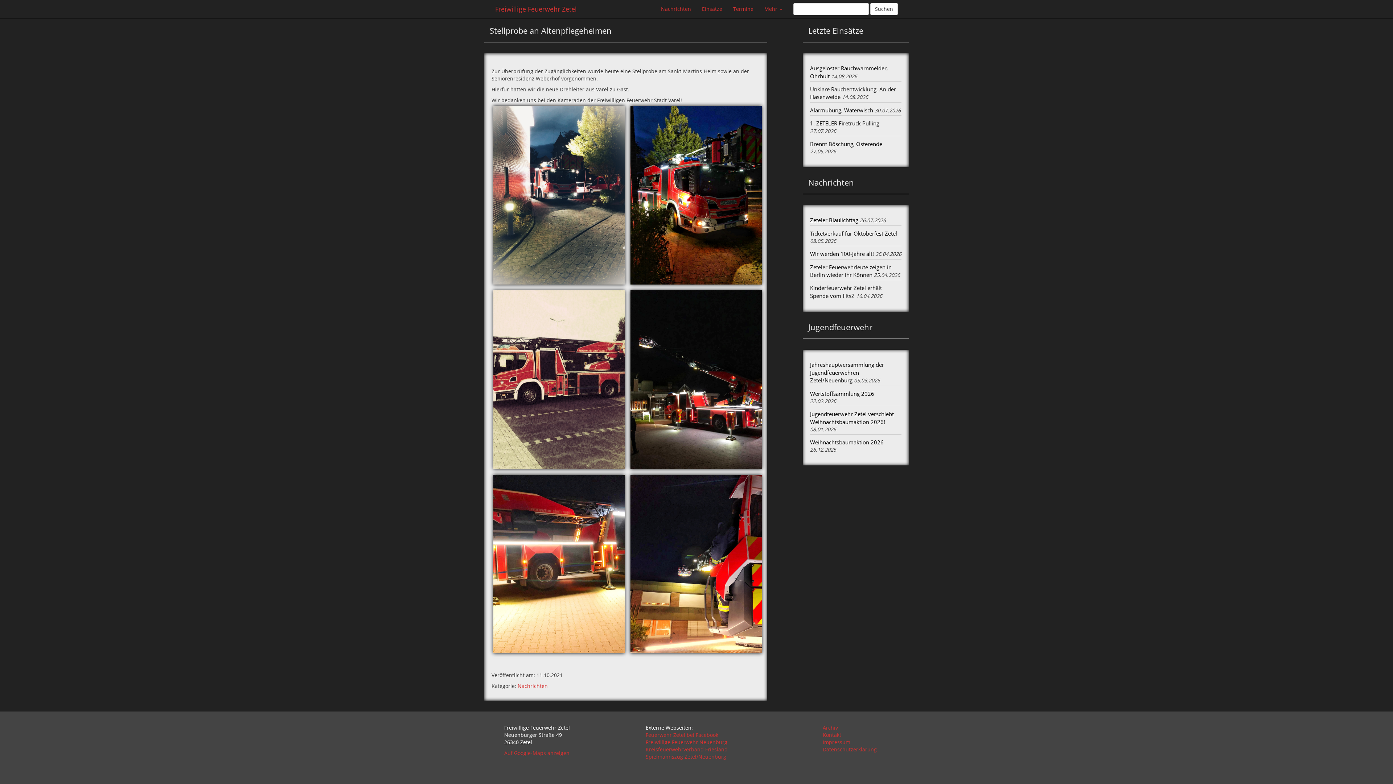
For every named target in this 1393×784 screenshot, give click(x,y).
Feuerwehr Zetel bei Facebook (682, 734)
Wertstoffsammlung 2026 (842, 393)
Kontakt (832, 734)
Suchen (884, 8)
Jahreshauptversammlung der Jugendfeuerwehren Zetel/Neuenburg (847, 372)
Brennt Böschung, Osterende (846, 144)
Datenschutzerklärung (850, 749)
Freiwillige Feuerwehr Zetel (536, 9)
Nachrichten (676, 8)
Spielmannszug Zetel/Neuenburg (686, 756)
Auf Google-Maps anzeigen (537, 753)
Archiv (830, 727)
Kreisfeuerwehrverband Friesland (687, 749)
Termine (743, 8)
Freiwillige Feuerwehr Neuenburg (686, 742)
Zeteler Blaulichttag (834, 220)
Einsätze (712, 8)
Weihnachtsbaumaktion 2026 (847, 442)
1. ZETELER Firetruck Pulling (844, 123)
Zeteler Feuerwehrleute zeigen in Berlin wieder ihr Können (851, 271)
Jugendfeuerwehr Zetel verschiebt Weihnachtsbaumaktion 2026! (852, 417)
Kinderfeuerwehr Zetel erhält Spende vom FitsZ (846, 291)
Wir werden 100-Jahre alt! (842, 253)
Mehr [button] (771, 8)
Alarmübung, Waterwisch (841, 110)
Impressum (836, 742)
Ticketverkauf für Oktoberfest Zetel (853, 233)
